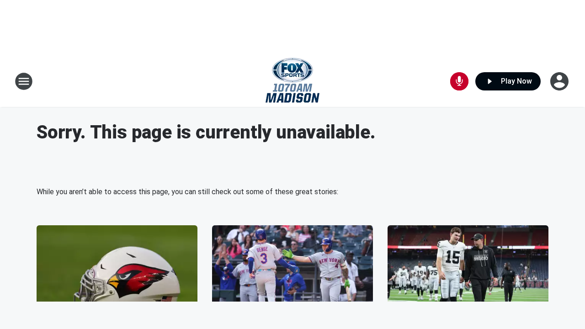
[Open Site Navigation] (24, 81)
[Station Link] (292, 81)
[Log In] (560, 81)
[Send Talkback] (459, 81)
